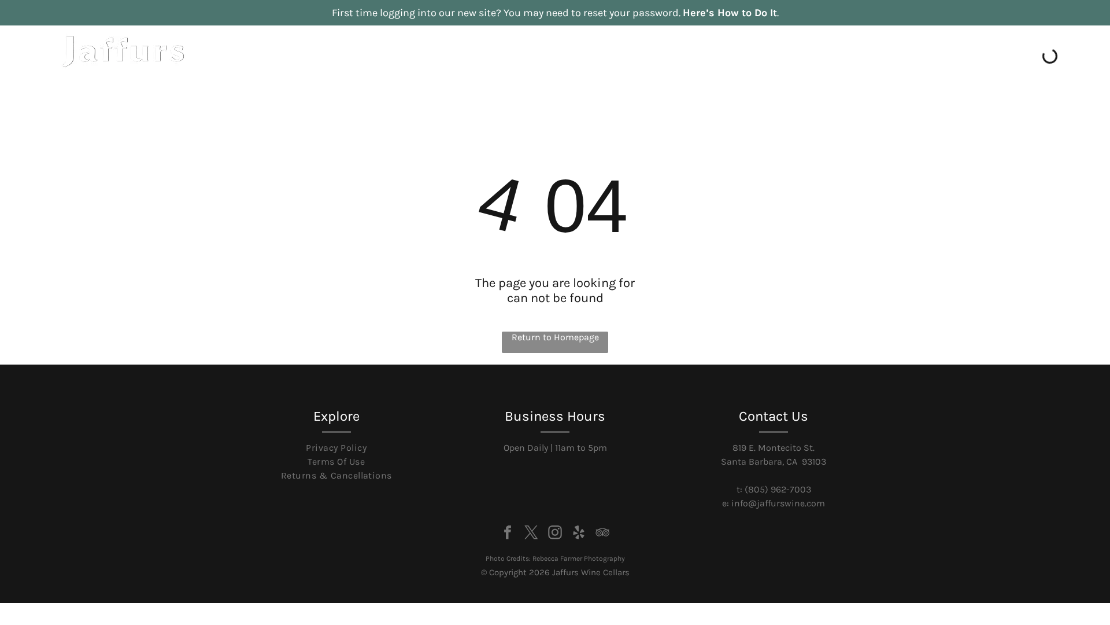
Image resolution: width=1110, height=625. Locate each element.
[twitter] (531, 534)
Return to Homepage (555, 337)
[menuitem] (669, 80)
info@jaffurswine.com (778, 503)
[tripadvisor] (602, 534)
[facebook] (507, 534)
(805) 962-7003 (778, 489)
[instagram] (555, 534)
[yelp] (578, 534)
